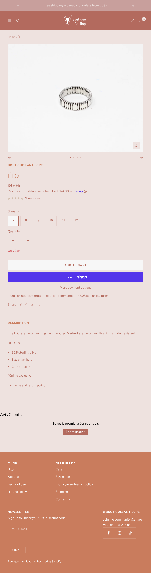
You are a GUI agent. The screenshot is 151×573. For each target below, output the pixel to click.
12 (76, 220)
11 (63, 220)
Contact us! (64, 499)
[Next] (141, 157)
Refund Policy (17, 492)
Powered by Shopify (49, 561)
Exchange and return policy (74, 484)
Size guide (63, 477)
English (14, 549)
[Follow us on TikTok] (130, 532)
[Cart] (141, 20)
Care (59, 469)
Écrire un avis (75, 432)
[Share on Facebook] (21, 304)
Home (11, 36)
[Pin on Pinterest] (26, 304)
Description (18, 322)
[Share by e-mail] (39, 305)
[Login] (132, 20)
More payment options (75, 287)
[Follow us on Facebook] (108, 532)
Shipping (62, 492)
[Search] (18, 20)
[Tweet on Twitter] (32, 304)
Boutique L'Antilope (25, 165)
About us (14, 477)
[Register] (66, 529)
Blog (11, 469)
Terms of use (17, 484)
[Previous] (9, 157)
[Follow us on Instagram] (119, 532)
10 (51, 220)
